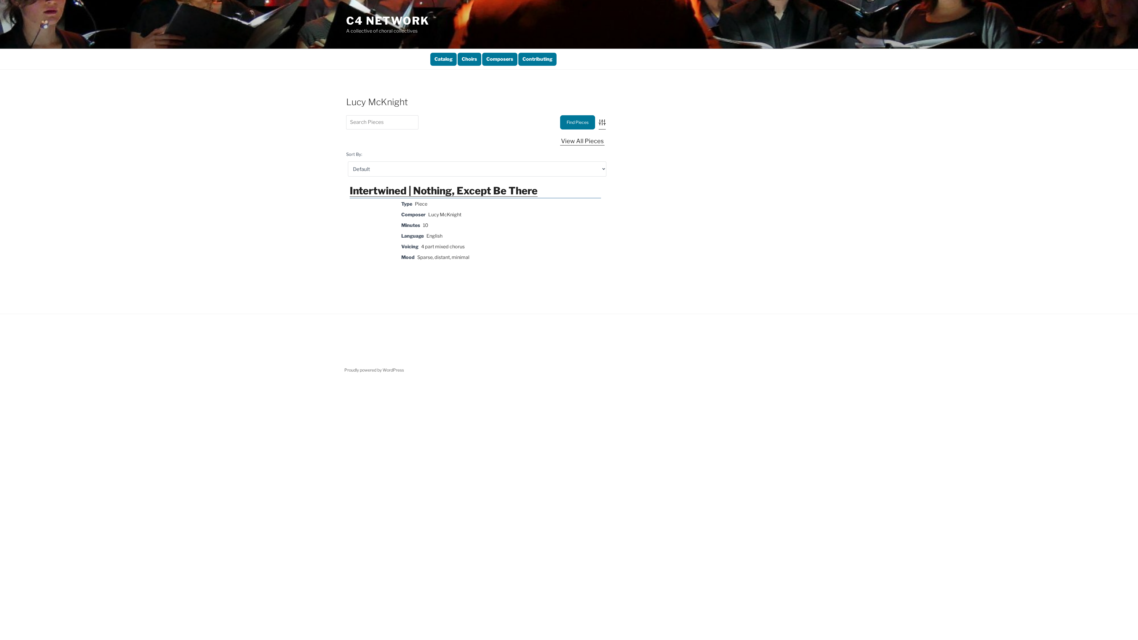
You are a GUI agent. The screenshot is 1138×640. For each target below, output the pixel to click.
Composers (499, 59)
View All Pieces (582, 141)
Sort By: (354, 154)
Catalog (443, 59)
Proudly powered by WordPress (374, 369)
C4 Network (387, 20)
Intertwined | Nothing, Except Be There (444, 191)
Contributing (537, 59)
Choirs (469, 59)
